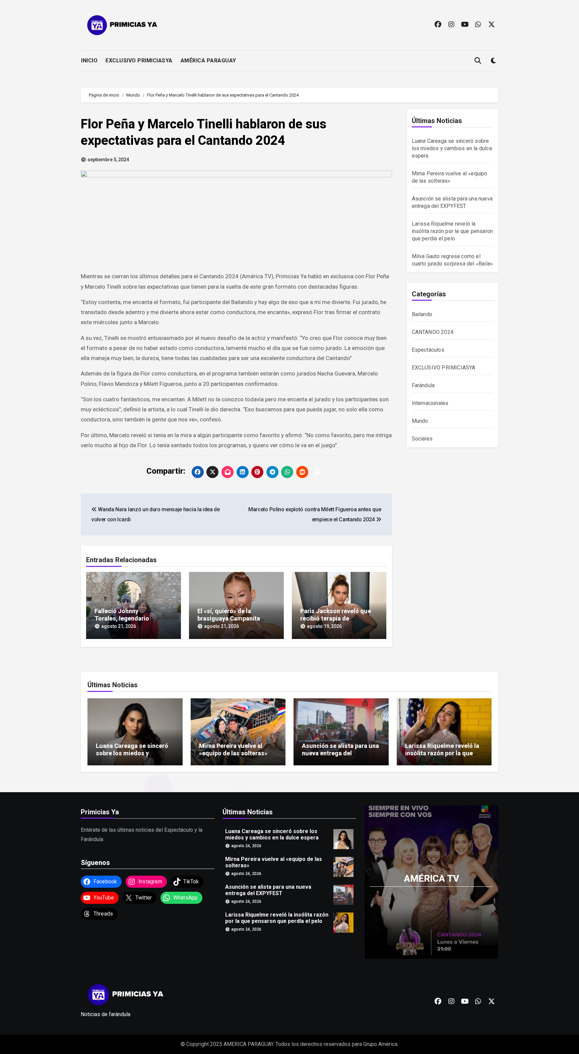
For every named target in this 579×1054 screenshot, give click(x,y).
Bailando (422, 314)
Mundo (420, 421)
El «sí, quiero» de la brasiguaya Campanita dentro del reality (228, 618)
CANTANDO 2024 (433, 332)
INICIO (89, 60)
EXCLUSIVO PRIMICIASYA (139, 60)
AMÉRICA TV (431, 878)
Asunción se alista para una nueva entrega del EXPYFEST (340, 753)
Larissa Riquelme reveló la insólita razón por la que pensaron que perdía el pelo (452, 231)
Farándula (423, 385)
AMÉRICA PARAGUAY (208, 60)
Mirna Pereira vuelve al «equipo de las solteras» (233, 749)
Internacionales (430, 403)
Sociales (422, 438)
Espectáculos (428, 350)
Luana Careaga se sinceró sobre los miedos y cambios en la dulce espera (452, 148)
